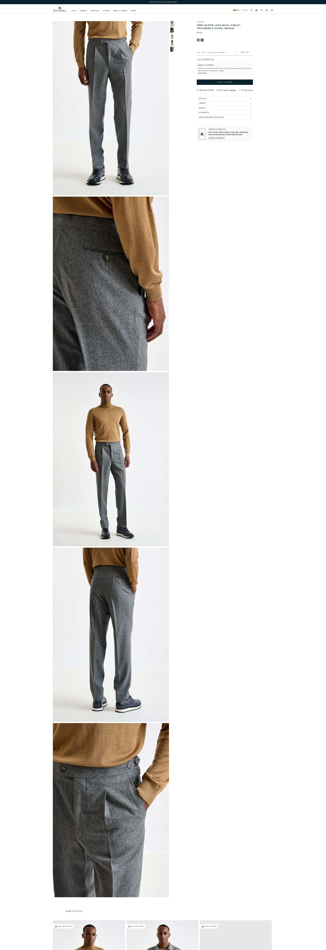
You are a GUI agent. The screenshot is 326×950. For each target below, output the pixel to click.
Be (237, 10)
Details (203, 98)
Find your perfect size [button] (205, 59)
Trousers (200, 22)
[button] (251, 10)
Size (198, 52)
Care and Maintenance (211, 117)
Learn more (202, 73)
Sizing (202, 108)
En (244, 10)
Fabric (202, 103)
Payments (204, 113)
